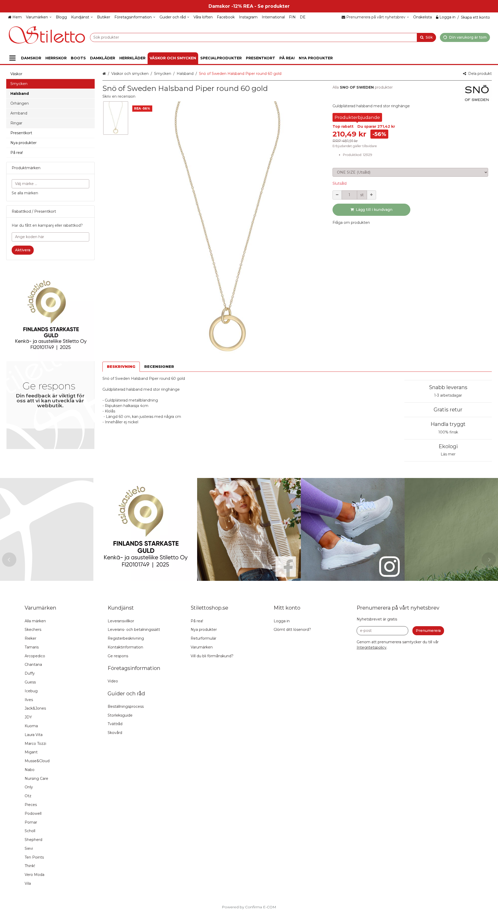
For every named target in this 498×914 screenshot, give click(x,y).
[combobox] (263, 37)
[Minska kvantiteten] (337, 194)
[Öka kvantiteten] (371, 194)
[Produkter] (12, 58)
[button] (118, 96)
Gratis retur (448, 409)
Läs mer (448, 454)
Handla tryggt (448, 424)
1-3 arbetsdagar (448, 395)
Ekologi (448, 446)
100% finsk (448, 432)
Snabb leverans (448, 387)
